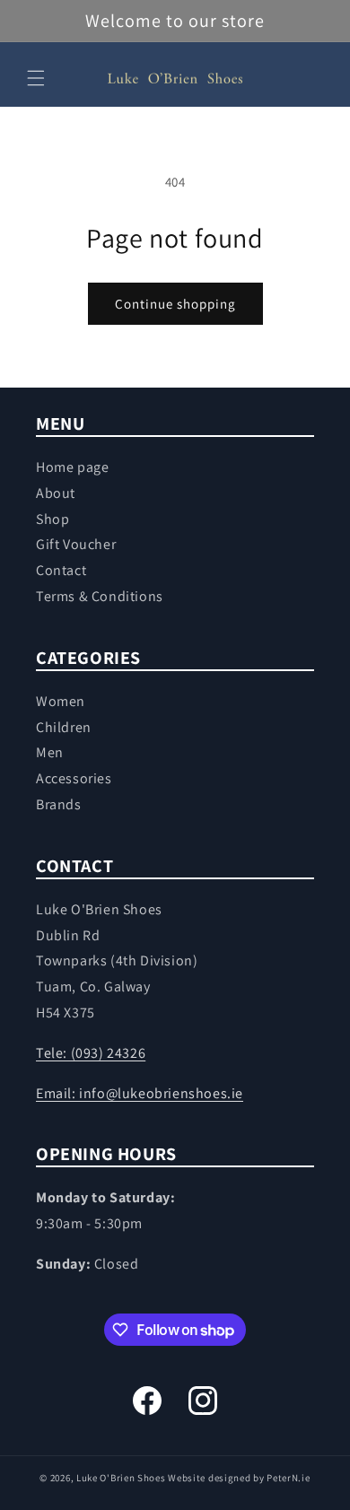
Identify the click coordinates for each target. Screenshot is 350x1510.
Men (50, 752)
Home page (72, 467)
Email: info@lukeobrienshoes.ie (139, 1093)
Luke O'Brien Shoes (121, 1477)
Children (64, 727)
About (55, 493)
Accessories (74, 778)
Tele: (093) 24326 (90, 1052)
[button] (36, 78)
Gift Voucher (76, 544)
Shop (52, 519)
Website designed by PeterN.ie (239, 1477)
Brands (59, 804)
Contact (61, 570)
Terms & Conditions (99, 596)
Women (60, 701)
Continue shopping (175, 303)
